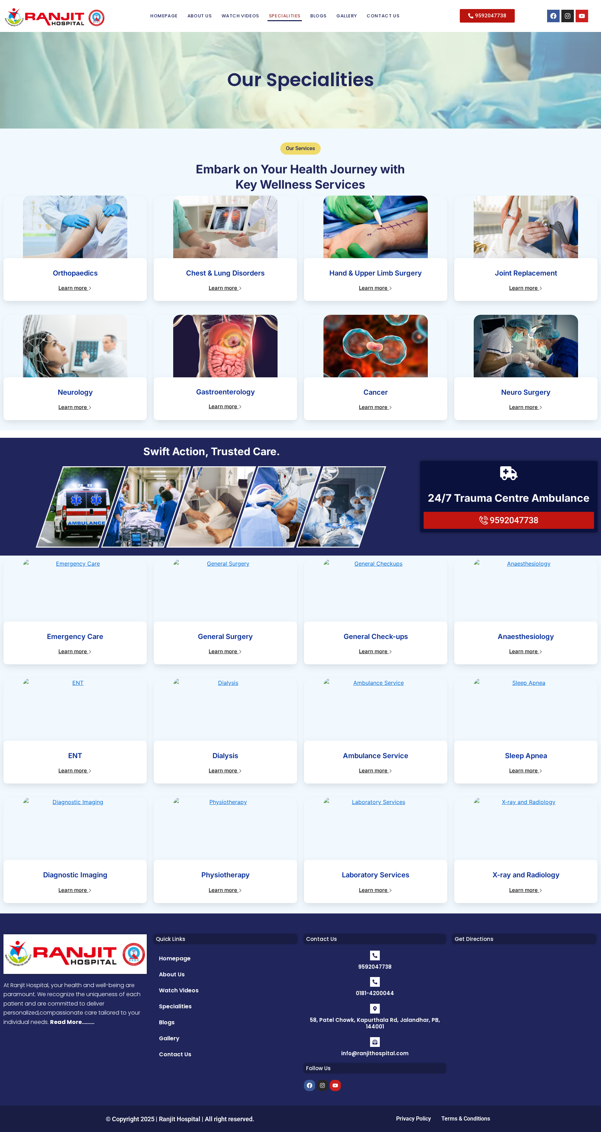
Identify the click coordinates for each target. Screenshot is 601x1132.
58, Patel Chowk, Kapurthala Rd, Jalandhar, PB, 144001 (375, 1023)
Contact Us (383, 16)
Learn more (73, 287)
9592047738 (375, 966)
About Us (199, 16)
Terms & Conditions (465, 1118)
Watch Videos (240, 16)
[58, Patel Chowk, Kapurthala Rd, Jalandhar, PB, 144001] (375, 1009)
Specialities (284, 16)
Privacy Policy (413, 1118)
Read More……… (72, 1022)
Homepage (164, 16)
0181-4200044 (375, 993)
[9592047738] (375, 955)
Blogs (318, 16)
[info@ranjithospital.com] (375, 1042)
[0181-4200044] (375, 982)
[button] (300, 148)
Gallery (346, 16)
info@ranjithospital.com (375, 1053)
